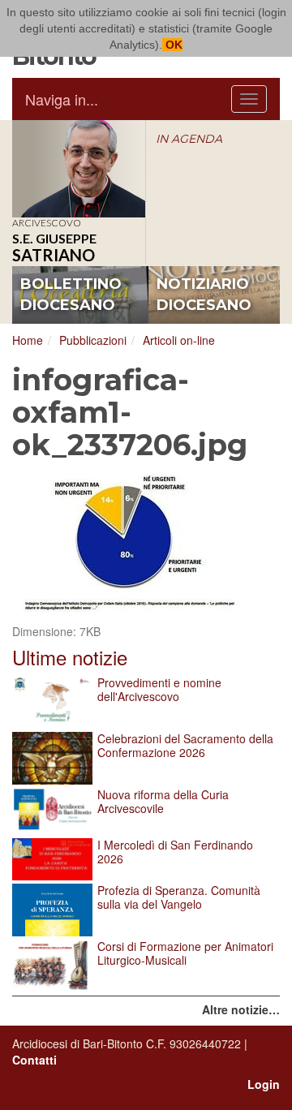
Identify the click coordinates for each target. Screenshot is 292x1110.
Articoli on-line (179, 340)
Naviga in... (61, 99)
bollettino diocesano (71, 294)
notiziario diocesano (204, 294)
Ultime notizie (69, 657)
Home (27, 340)
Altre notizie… (241, 1009)
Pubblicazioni (93, 340)
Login (263, 1084)
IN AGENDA (189, 138)
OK (172, 44)
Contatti (34, 1060)
